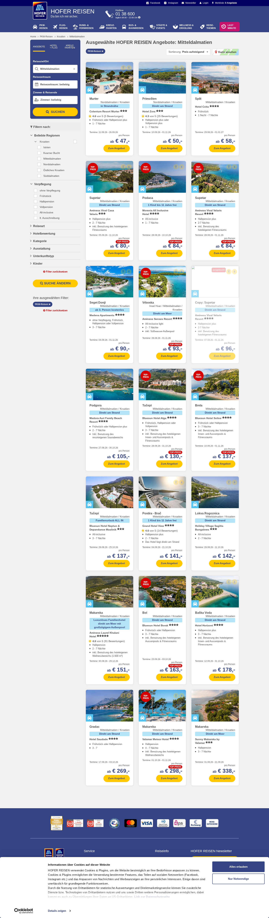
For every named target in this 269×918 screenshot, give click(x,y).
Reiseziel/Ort (41, 61)
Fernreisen (86, 26)
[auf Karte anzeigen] (123, 67)
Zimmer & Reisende (45, 92)
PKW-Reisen (46, 36)
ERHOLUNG (186, 26)
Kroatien (61, 36)
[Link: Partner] (49, 853)
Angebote (39, 46)
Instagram (173, 3)
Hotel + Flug (53, 46)
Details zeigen (57, 910)
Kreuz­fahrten (70, 46)
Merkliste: (225, 3)
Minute (232, 26)
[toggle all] (75, 141)
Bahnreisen (136, 26)
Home (33, 36)
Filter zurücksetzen (56, 271)
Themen (211, 26)
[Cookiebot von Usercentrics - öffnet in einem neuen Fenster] (24, 911)
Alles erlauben (238, 866)
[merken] (128, 67)
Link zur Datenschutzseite (152, 896)
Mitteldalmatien (77, 36)
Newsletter (190, 3)
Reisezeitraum (42, 76)
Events (161, 26)
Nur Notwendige (238, 878)
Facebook (155, 3)
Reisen (43, 26)
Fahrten (111, 26)
